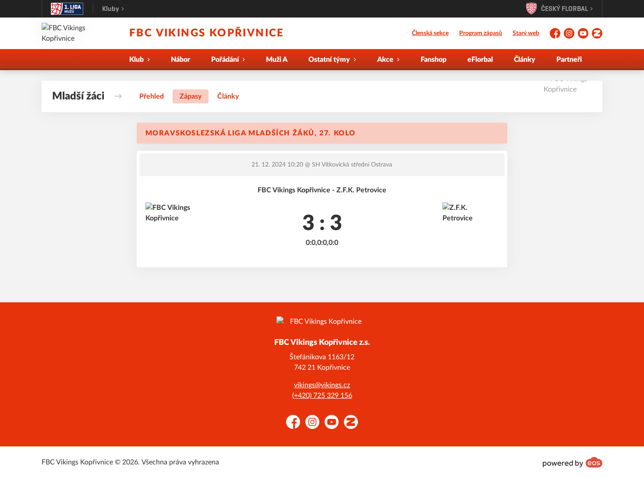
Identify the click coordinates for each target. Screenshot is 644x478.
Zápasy (191, 96)
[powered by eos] (572, 462)
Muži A (276, 59)
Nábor (180, 59)
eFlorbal (480, 59)
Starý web (526, 33)
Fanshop (433, 59)
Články (524, 59)
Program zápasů (480, 33)
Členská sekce (430, 33)
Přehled (151, 96)
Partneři (569, 59)
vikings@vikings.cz (322, 385)
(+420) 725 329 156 (322, 395)
